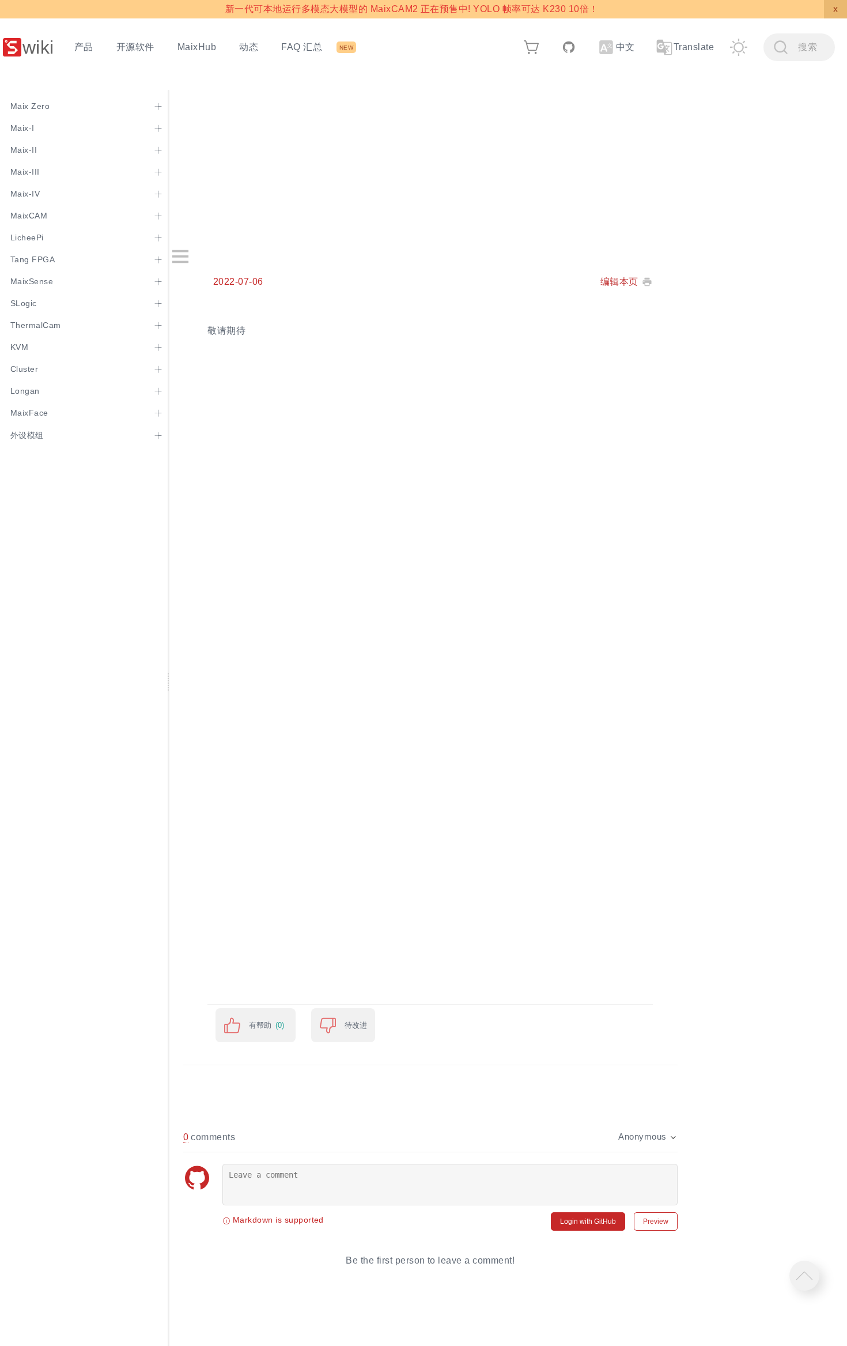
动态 (248, 47)
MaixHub (196, 47)
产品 (83, 47)
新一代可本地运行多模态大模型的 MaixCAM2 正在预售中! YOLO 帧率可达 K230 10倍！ (411, 9)
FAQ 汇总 (301, 47)
